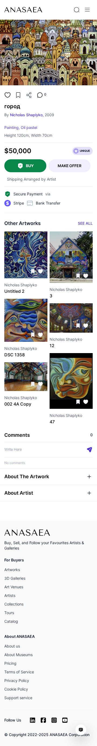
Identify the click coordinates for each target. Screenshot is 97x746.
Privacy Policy (16, 680)
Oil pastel (29, 127)
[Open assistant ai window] (80, 729)
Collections (13, 604)
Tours (9, 612)
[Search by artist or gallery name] (76, 9)
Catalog (11, 621)
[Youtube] (65, 720)
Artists (9, 595)
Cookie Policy (16, 689)
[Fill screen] (87, 29)
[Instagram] (54, 720)
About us (12, 646)
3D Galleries (14, 578)
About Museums (18, 654)
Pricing (10, 663)
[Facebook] (43, 720)
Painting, (12, 127)
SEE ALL (85, 223)
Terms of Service (19, 672)
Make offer (69, 165)
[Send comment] (89, 449)
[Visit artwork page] (25, 254)
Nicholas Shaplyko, (27, 114)
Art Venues (13, 587)
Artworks (12, 569)
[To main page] (23, 9)
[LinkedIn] (32, 720)
